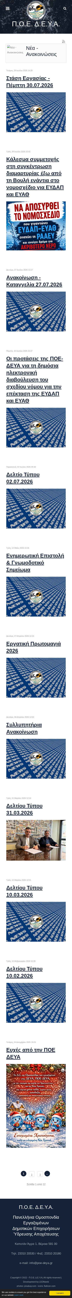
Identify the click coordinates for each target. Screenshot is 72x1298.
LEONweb (44, 1282)
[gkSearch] (62, 8)
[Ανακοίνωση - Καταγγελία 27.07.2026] (36, 311)
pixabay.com (30, 1286)
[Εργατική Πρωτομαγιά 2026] (36, 677)
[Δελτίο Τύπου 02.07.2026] (36, 508)
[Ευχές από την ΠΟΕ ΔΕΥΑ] (36, 1105)
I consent (60, 1293)
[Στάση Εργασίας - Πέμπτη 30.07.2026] (36, 112)
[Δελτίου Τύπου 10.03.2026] (36, 921)
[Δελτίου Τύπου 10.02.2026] (36, 1002)
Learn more (18, 1295)
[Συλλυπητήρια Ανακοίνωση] (36, 758)
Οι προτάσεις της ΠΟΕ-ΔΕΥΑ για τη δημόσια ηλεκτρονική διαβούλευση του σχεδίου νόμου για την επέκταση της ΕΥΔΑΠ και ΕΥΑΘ (34, 380)
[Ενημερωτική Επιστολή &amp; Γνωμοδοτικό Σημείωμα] (36, 596)
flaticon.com (49, 1286)
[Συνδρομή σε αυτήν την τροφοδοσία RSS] (63, 41)
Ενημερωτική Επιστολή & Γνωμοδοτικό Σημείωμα (35, 563)
